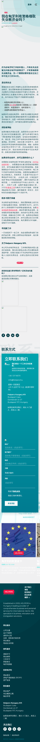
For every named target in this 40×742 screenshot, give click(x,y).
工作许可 (14, 23)
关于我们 (28, 587)
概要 (26, 597)
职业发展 (28, 595)
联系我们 (28, 592)
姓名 (6, 444)
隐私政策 (16, 491)
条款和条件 (15, 735)
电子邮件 (8, 452)
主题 (6, 468)
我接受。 (15, 491)
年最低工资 (10, 188)
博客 (6, 13)
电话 (6, 460)
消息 (6, 478)
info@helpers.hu (15, 380)
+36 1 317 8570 (14, 376)
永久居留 (12, 105)
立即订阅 (20, 263)
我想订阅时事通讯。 (15, 496)
